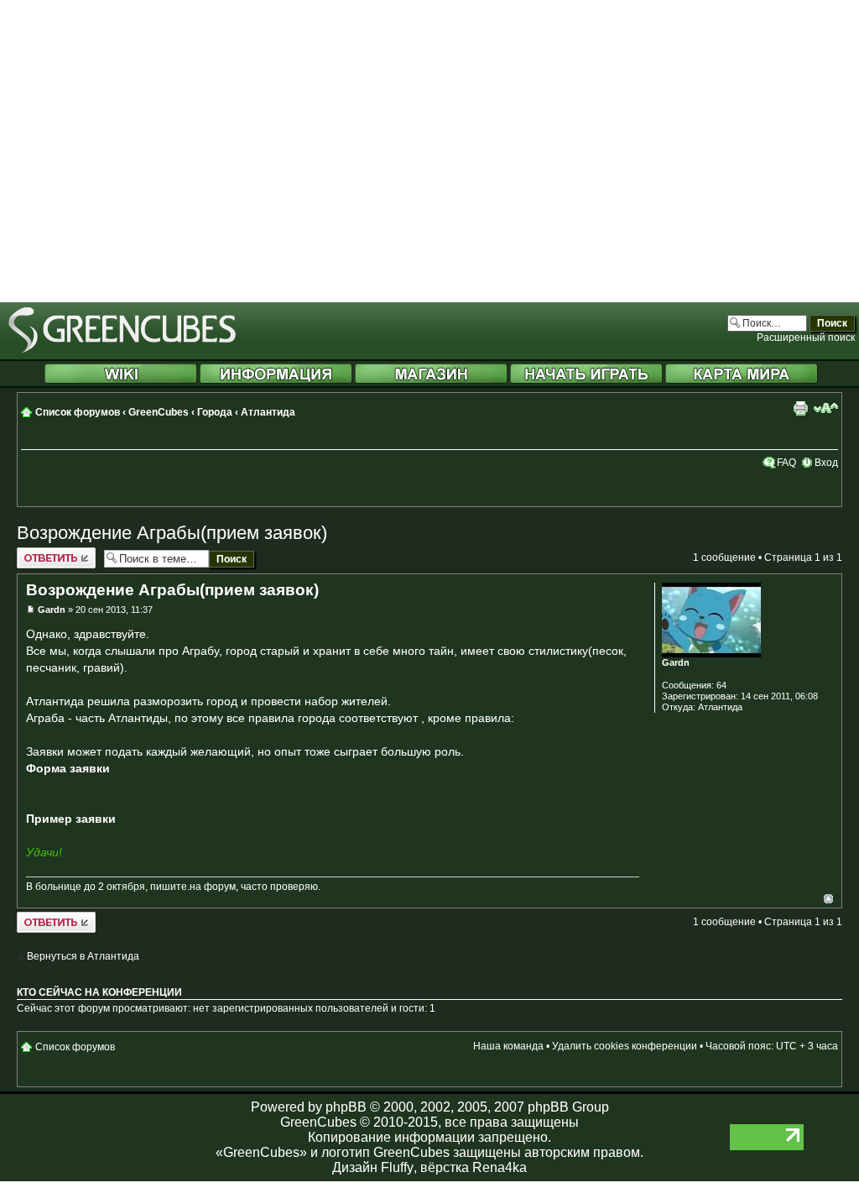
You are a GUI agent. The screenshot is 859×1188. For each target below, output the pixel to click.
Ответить (39, 553)
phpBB (346, 1107)
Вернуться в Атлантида (83, 956)
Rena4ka (499, 1167)
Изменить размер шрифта (826, 408)
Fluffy (397, 1167)
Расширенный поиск (806, 337)
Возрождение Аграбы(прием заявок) (172, 532)
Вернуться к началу (828, 898)
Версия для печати (800, 408)
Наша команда (508, 1046)
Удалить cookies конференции (624, 1046)
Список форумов (77, 412)
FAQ (786, 462)
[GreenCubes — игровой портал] (122, 350)
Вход (826, 462)
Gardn (51, 609)
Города (214, 412)
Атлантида (268, 412)
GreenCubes (158, 412)
